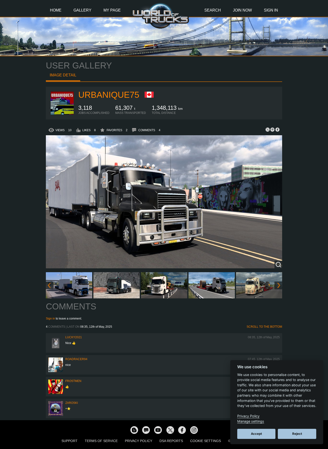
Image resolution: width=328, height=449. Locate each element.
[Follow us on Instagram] (194, 430)
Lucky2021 (73, 337)
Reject (297, 434)
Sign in (50, 318)
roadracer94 (76, 359)
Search (212, 10)
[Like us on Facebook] (182, 430)
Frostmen (73, 381)
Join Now (242, 10)
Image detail (63, 75)
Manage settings (250, 421)
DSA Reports (171, 441)
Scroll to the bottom (264, 326)
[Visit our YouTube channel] (158, 430)
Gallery (82, 10)
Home (55, 10)
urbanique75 (108, 95)
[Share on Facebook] (277, 129)
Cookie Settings (205, 441)
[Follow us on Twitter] (170, 430)
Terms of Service (101, 441)
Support (69, 441)
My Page (112, 10)
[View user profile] (62, 113)
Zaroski (71, 403)
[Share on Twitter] (267, 129)
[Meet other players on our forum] (146, 430)
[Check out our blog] (134, 430)
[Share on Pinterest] (272, 129)
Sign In (271, 10)
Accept (256, 434)
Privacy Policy (138, 441)
